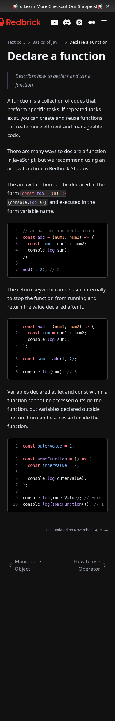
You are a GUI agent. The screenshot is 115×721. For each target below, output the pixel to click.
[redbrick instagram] (79, 22)
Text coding (16, 42)
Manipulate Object (28, 565)
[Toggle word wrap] (87, 229)
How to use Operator (87, 565)
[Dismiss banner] (108, 6)
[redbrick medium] (91, 22)
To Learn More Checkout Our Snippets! (57, 6)
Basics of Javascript (47, 42)
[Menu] (104, 22)
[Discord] (67, 22)
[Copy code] (98, 229)
